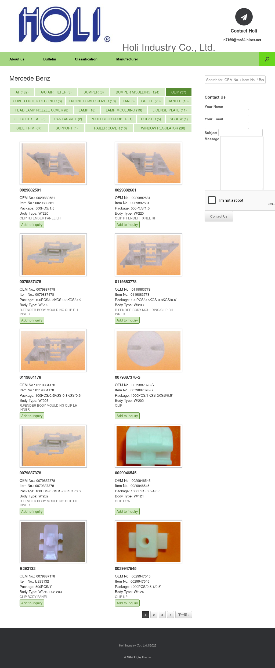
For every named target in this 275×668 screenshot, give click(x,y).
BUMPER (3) (94, 92)
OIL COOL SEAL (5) (29, 118)
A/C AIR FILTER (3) (56, 92)
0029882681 (125, 190)
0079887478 (30, 281)
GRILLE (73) (151, 100)
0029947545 (125, 568)
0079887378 (30, 473)
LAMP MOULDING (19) (124, 110)
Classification (86, 59)
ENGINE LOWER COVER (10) (92, 100)
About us (16, 59)
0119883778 (125, 281)
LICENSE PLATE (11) (170, 110)
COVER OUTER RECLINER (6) (37, 100)
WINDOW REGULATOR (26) (163, 128)
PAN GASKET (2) (68, 118)
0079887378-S (127, 377)
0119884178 (30, 377)
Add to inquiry (32, 224)
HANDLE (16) (178, 100)
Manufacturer (127, 59)
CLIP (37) (178, 92)
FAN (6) (129, 100)
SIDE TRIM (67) (28, 128)
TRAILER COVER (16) (109, 128)
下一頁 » (183, 615)
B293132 (27, 568)
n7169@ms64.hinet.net (242, 39)
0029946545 (125, 473)
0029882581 (30, 190)
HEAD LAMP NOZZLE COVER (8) (41, 110)
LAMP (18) (87, 110)
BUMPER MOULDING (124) (137, 92)
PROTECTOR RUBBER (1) (111, 118)
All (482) (22, 92)
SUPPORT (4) (67, 128)
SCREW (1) (179, 118)
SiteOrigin (134, 657)
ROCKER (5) (151, 118)
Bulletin (49, 59)
